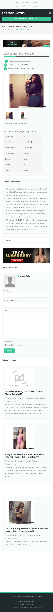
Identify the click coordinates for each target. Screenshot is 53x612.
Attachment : (8, 341)
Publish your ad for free (26, 19)
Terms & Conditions (26, 605)
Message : (7, 311)
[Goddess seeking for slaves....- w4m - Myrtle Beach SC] (26, 378)
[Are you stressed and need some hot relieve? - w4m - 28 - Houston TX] (26, 438)
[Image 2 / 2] (23, 115)
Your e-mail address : (11, 301)
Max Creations (37, 608)
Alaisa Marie (25, 276)
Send (9, 351)
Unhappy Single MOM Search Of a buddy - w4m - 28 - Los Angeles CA (26, 529)
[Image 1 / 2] (26, 91)
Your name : (8, 291)
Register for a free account (29, 6)
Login (17, 6)
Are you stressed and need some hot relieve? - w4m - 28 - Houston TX (24, 455)
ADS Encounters (13, 13)
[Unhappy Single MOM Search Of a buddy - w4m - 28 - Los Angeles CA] (26, 512)
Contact (39, 597)
